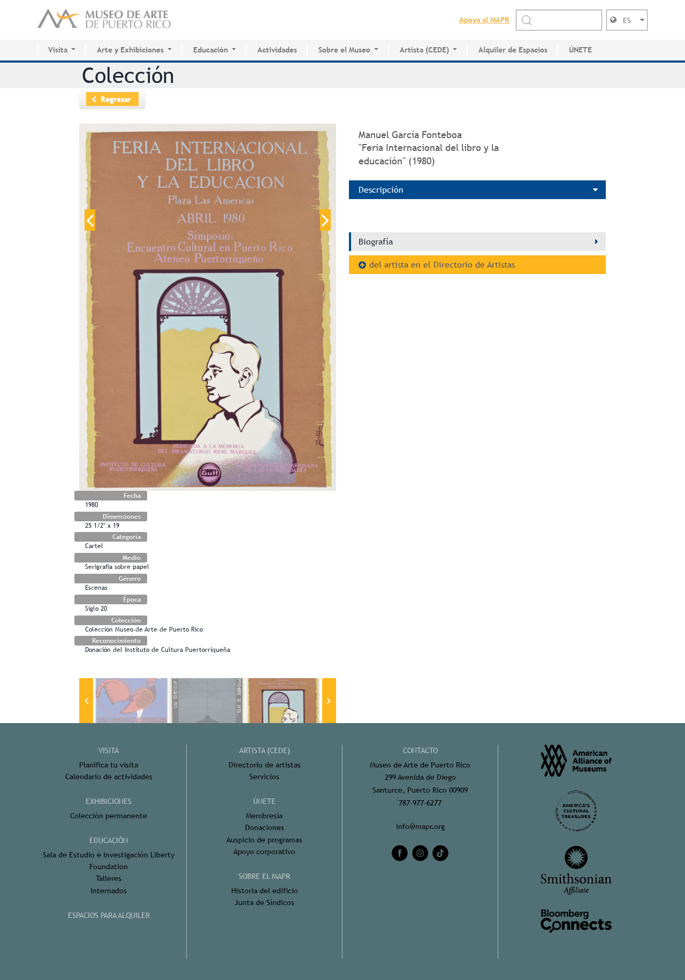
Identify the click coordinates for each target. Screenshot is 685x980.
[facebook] (400, 853)
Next (329, 700)
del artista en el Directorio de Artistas (442, 265)
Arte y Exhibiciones (130, 49)
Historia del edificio (264, 890)
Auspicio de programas (264, 839)
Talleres (108, 878)
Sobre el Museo (344, 49)
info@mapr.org (420, 826)
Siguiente (325, 220)
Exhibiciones (109, 801)
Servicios (264, 776)
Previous (86, 700)
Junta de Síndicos (264, 902)
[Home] (104, 20)
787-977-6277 (420, 803)
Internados (108, 890)
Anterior (90, 220)
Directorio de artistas (265, 765)
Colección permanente (108, 815)
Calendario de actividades (109, 776)
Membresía (264, 815)
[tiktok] (440, 853)
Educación (210, 49)
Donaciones (264, 827)
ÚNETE (580, 49)
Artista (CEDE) (424, 49)
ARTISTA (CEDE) (264, 750)
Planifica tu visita (108, 765)
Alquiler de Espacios (512, 49)
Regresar (116, 99)
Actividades (277, 49)
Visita (57, 49)
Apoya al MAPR (484, 20)
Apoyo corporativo (264, 851)
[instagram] (420, 853)
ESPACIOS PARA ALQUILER (109, 915)
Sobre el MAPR (264, 876)
